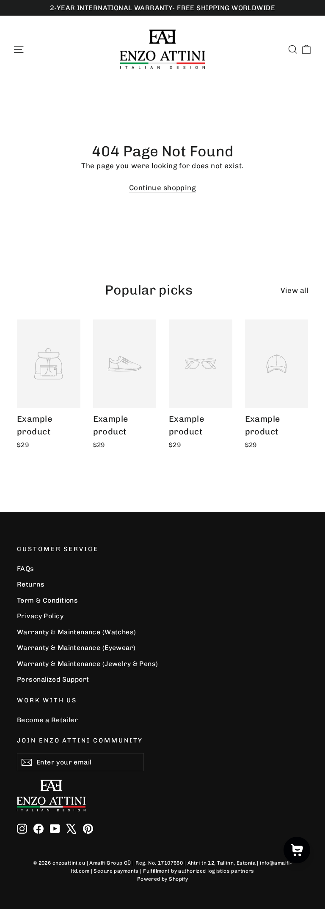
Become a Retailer (47, 720)
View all (294, 290)
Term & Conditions (47, 600)
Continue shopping (162, 187)
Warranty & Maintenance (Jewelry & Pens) (87, 664)
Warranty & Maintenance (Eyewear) (76, 648)
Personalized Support (53, 679)
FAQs (25, 569)
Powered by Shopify (162, 879)
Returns (30, 584)
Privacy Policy (40, 616)
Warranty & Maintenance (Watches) (76, 632)
